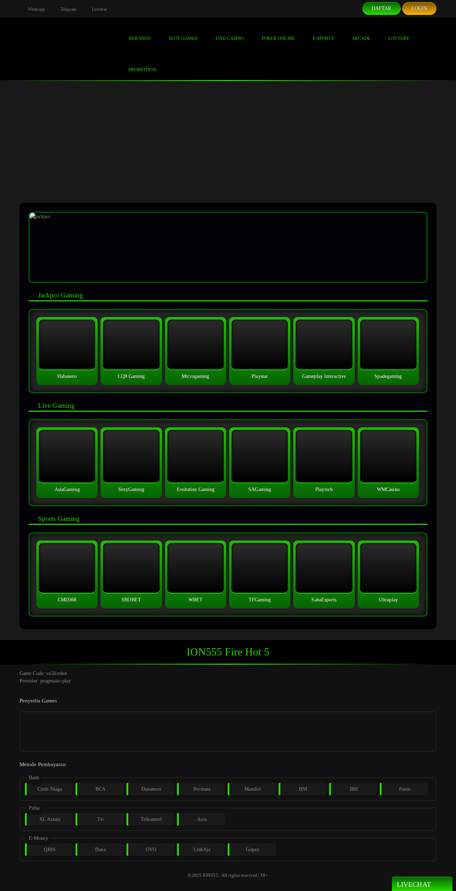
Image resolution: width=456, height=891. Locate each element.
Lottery (398, 38)
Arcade (361, 38)
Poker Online (278, 38)
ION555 (210, 875)
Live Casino (230, 38)
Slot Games (183, 38)
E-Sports (323, 38)
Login (419, 8)
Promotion (142, 69)
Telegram (67, 9)
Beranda (140, 38)
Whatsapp (36, 9)
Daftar (382, 8)
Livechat (99, 9)
